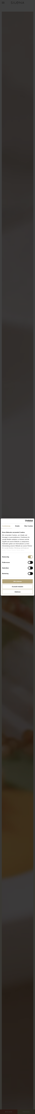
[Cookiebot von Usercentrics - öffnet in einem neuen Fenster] (25, 521)
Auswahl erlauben (17, 586)
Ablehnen (18, 592)
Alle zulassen (17, 581)
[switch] (30, 562)
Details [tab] (17, 526)
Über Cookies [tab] (28, 526)
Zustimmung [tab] (6, 526)
